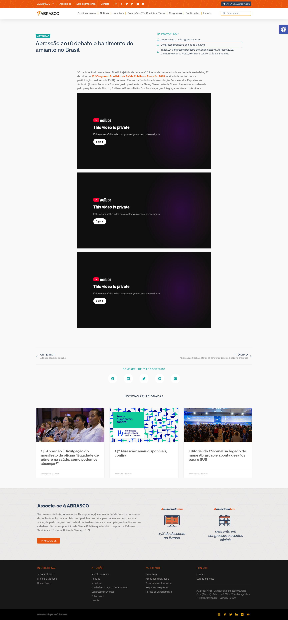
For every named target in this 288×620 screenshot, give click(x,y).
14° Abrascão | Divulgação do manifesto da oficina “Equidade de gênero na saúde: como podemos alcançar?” (70, 457)
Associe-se (65, 4)
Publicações (192, 13)
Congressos (175, 13)
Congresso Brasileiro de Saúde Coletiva (183, 44)
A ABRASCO (43, 4)
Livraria (207, 13)
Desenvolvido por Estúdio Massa (52, 614)
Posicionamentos (87, 13)
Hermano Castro (198, 53)
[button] (283, 29)
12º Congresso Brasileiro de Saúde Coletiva (191, 49)
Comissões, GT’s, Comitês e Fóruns (146, 13)
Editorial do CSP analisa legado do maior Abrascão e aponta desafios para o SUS (217, 455)
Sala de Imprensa (86, 4)
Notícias (104, 13)
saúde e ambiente (219, 53)
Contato (105, 4)
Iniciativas (118, 13)
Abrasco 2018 (225, 49)
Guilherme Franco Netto (174, 53)
